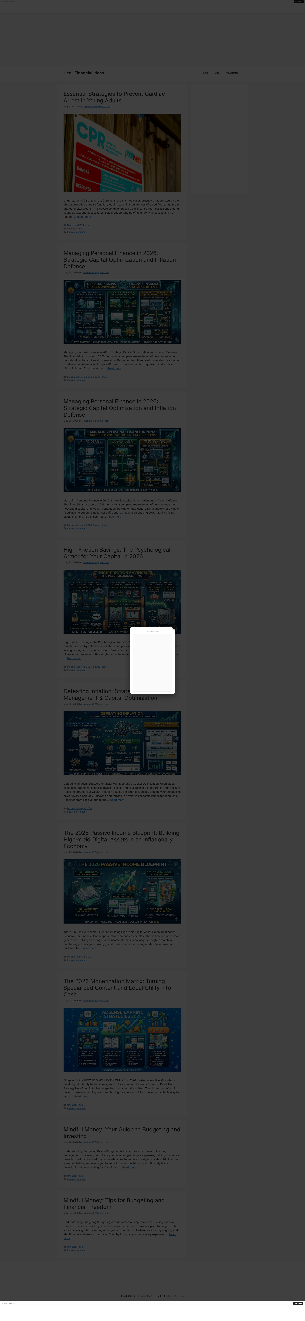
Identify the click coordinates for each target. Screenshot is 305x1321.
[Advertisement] (152, 662)
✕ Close (298, 1303)
